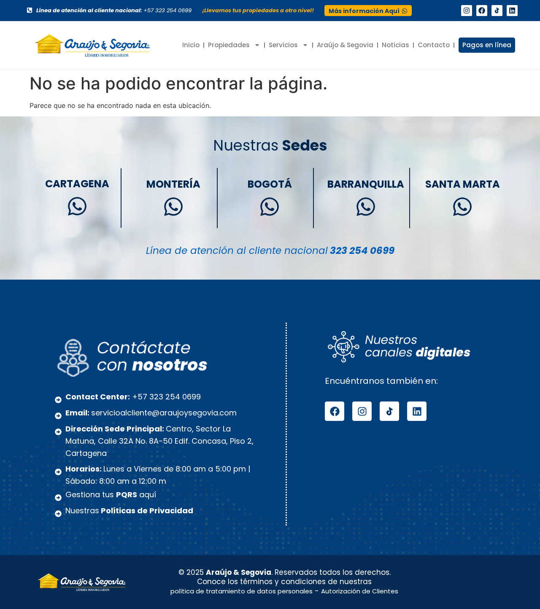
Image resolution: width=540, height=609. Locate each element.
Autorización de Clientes (359, 591)
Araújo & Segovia (345, 44)
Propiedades (229, 44)
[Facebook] (481, 10)
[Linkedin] (512, 10)
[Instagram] (466, 10)
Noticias (395, 44)
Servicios (283, 44)
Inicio (191, 44)
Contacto (434, 44)
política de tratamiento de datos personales (241, 591)
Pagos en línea (486, 44)
